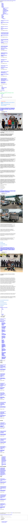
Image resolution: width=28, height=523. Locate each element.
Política (2, 4)
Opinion (3, 7)
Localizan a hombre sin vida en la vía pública (4, 334)
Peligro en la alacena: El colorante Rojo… (3, 490)
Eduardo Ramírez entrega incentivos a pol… (3, 379)
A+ (0, 98)
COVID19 (1, 468)
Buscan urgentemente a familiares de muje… (3, 434)
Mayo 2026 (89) (3, 458)
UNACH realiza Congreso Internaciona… (4, 48)
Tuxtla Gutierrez (2, 475)
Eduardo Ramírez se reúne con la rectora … (3, 407)
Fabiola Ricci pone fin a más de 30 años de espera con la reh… (3, 337)
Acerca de (3, 88)
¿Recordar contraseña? (4, 521)
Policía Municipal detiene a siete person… (2, 451)
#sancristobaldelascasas (3, 302)
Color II (3, 514)
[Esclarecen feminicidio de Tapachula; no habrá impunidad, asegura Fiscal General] (11, 130)
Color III (5, 514)
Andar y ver (4, 13)
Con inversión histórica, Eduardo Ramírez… (2, 398)
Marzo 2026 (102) (4, 459)
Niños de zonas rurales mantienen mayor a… (3, 482)
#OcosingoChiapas (2, 243)
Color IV (7, 514)
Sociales (3, 16)
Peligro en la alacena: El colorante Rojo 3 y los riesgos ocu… (4, 330)
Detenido (4, 468)
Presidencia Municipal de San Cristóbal (3, 471)
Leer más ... (1, 189)
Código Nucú (4, 9)
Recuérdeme (3, 518)
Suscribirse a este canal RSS (3, 307)
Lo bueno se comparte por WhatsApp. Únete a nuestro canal (7, 93)
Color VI (11, 514)
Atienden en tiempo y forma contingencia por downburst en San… (4, 349)
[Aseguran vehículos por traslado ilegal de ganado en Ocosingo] (11, 222)
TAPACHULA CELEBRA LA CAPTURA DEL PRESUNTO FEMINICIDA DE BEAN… (4, 346)
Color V (9, 514)
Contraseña (2, 517)
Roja (2, 15)
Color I (1, 514)
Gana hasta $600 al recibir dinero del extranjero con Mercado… (4, 327)
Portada (3, 3)
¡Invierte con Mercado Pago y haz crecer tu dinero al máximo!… (4, 323)
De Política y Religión (5, 10)
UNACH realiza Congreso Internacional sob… (2, 426)
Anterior (3, 309)
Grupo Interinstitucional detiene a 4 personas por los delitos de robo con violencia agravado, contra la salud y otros (7, 249)
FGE (1, 470)
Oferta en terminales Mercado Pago (5, 104)
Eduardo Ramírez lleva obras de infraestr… (2, 388)
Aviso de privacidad (4, 87)
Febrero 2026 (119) (4, 460)
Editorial (3, 14)
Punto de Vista (5, 12)
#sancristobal (2, 301)
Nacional (3, 6)
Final (2, 314)
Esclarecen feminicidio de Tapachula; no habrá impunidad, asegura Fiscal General (7, 109)
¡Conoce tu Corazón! (3, 105)
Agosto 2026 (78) (4, 456)
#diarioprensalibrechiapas (3, 304)
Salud (2, 17)
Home (2, 94)
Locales (3, 5)
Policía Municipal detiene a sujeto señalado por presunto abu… (4, 358)
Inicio (2, 308)
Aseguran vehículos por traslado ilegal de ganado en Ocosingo (7, 191)
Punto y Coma (4, 11)
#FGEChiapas (2, 305)
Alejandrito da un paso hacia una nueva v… (3, 499)
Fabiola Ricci (3, 469)
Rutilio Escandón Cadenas (2, 473)
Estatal (6, 193)
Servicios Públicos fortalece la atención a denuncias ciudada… (3, 341)
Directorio (4, 18)
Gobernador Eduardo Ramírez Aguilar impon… (3, 416)
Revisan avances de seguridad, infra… (3, 82)
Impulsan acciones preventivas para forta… (2, 507)
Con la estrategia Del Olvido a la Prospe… (3, 369)
